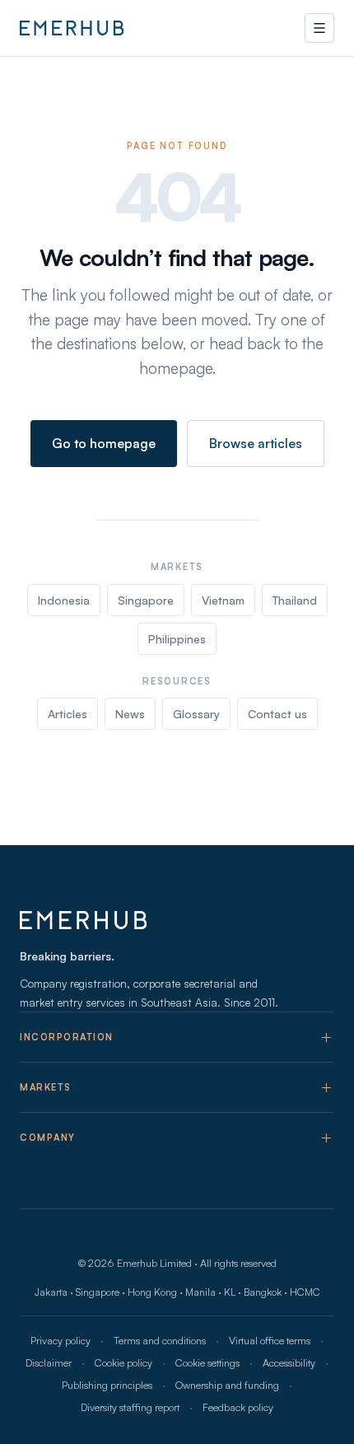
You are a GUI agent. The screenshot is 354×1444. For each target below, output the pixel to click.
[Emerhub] (71, 28)
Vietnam (223, 600)
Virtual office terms (269, 1340)
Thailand (294, 600)
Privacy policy (60, 1340)
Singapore (146, 600)
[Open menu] (319, 28)
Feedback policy (238, 1407)
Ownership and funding (227, 1384)
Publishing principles (107, 1384)
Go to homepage (104, 443)
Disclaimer (49, 1362)
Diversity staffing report (130, 1407)
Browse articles (255, 443)
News (130, 714)
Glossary (196, 714)
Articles (67, 714)
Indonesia (64, 600)
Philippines (177, 639)
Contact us (277, 714)
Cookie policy (123, 1362)
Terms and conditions (160, 1340)
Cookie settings (207, 1362)
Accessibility (289, 1362)
